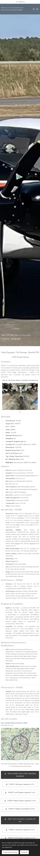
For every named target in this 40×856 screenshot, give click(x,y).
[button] (33, 9)
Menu (37, 9)
